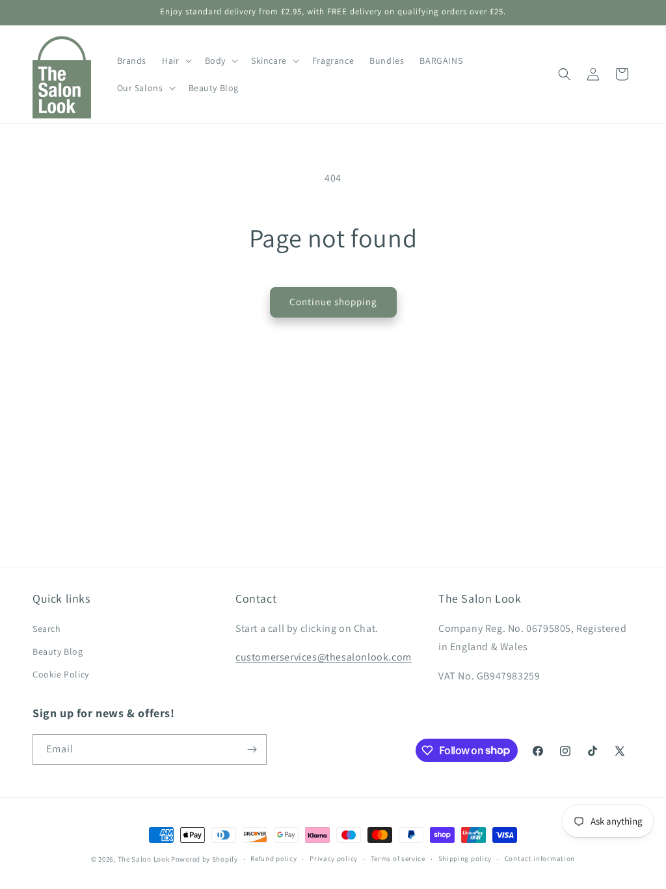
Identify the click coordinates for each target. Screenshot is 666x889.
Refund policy (273, 858)
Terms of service (398, 858)
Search (47, 629)
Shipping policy (465, 858)
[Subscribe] (251, 749)
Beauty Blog (58, 651)
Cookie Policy (61, 674)
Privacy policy (334, 858)
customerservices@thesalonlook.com (323, 657)
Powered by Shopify (204, 859)
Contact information (540, 858)
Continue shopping (333, 301)
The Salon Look (144, 859)
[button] (175, 60)
